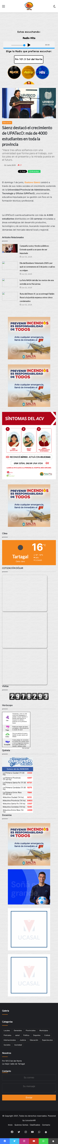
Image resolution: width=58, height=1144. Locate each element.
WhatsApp (35, 171)
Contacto (6, 1071)
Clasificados (35, 1125)
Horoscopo (25, 748)
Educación (7, 123)
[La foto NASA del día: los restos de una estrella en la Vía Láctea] (10, 282)
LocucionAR (30, 1120)
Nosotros (6, 1053)
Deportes (36, 1035)
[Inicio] (29, 6)
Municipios (43, 1030)
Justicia (23, 1040)
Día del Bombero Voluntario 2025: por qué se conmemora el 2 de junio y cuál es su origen (37, 267)
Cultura (47, 1035)
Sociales (7, 1045)
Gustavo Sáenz (32, 182)
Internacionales (10, 1040)
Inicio (10, 1125)
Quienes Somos (21, 1125)
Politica (26, 1035)
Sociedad (18, 1045)
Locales (7, 1030)
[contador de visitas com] (29, 699)
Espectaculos (47, 1040)
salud (17, 1035)
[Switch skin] (54, 7)
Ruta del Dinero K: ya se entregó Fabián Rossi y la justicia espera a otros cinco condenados (37, 297)
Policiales (7, 1035)
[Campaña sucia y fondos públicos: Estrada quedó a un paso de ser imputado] (10, 248)
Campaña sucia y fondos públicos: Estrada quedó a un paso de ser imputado (34, 249)
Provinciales (30, 1030)
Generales (18, 1030)
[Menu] (3, 7)
